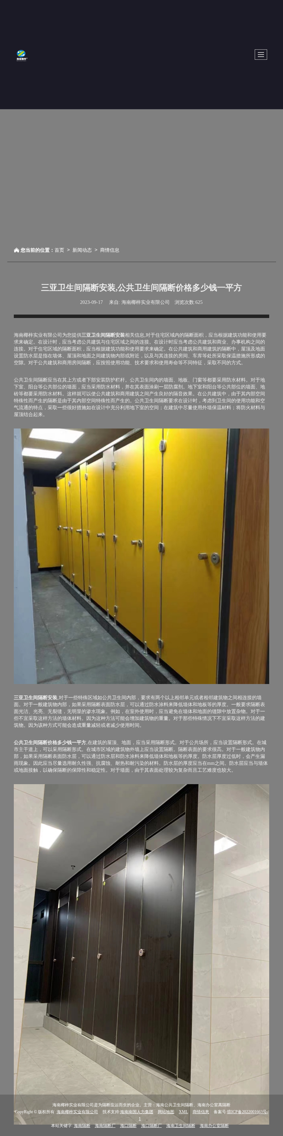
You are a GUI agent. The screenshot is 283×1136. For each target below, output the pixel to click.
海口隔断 (128, 1125)
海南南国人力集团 (136, 1111)
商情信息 (109, 249)
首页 (59, 249)
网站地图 (166, 1111)
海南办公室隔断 (214, 1125)
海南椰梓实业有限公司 (77, 1111)
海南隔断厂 (105, 1125)
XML (183, 1111)
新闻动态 (82, 249)
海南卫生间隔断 (180, 1125)
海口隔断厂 (151, 1125)
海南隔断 (82, 1125)
